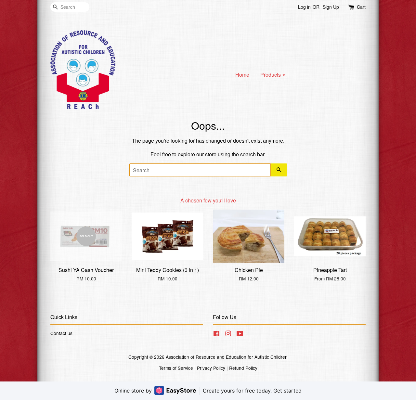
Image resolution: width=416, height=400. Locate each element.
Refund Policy (243, 368)
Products (271, 74)
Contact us (61, 333)
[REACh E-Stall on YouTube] (240, 334)
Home (242, 74)
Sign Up (331, 7)
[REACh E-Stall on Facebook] (216, 334)
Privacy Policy (211, 368)
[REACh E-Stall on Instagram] (228, 334)
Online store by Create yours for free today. (208, 390)
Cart (361, 7)
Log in (304, 7)
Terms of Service (176, 368)
